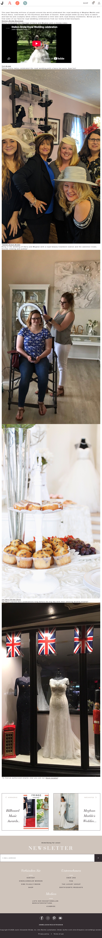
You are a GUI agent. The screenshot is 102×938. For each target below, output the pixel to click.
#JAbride (51, 906)
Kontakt (31, 878)
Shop (85, 3)
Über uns (71, 878)
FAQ (71, 881)
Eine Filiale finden (30, 884)
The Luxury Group (71, 884)
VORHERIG (13, 797)
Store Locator (52, 778)
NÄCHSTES (89, 797)
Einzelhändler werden (31, 881)
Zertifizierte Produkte (71, 887)
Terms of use (59, 934)
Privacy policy (43, 934)
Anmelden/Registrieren (51, 925)
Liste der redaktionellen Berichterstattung (45, 902)
